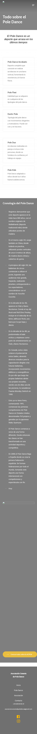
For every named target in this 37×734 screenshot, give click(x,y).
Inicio (18, 685)
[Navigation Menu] (33, 5)
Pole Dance (18, 690)
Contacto (18, 701)
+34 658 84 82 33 (18, 704)
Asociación (18, 695)
